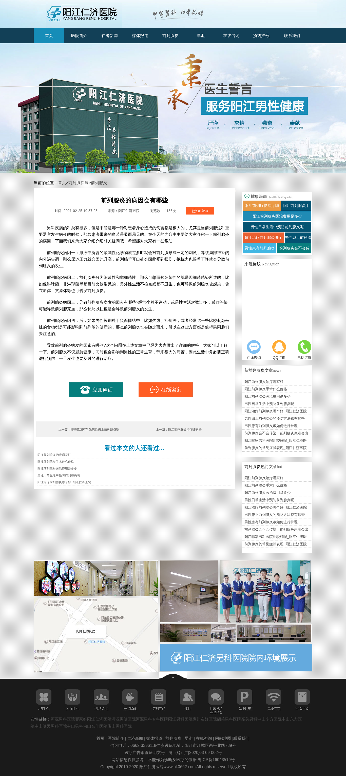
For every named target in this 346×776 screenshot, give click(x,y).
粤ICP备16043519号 (216, 760)
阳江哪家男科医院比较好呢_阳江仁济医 (275, 440)
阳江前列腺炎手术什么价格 (55, 461)
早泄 (201, 35)
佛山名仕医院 (95, 726)
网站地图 (223, 738)
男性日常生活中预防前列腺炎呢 (58, 475)
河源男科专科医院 (152, 719)
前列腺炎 (170, 35)
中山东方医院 (269, 719)
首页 (49, 35)
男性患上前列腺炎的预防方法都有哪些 (274, 418)
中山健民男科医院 (50, 726)
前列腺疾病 (78, 183)
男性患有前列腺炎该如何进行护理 (271, 426)
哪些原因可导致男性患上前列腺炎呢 (95, 429)
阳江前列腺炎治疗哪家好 (185, 429)
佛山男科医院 (119, 726)
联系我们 (292, 35)
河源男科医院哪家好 (69, 719)
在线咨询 (231, 35)
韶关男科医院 (229, 719)
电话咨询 (304, 358)
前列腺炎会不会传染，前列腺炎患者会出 (276, 433)
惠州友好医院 (205, 719)
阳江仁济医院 (99, 719)
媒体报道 (140, 35)
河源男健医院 (123, 719)
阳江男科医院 (180, 719)
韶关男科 (249, 719)
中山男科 (75, 726)
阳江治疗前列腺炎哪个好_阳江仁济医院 (64, 482)
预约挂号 (261, 35)
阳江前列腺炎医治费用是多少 (57, 468)
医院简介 (79, 35)
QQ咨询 (279, 358)
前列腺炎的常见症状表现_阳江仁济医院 (275, 448)
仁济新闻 (110, 35)
